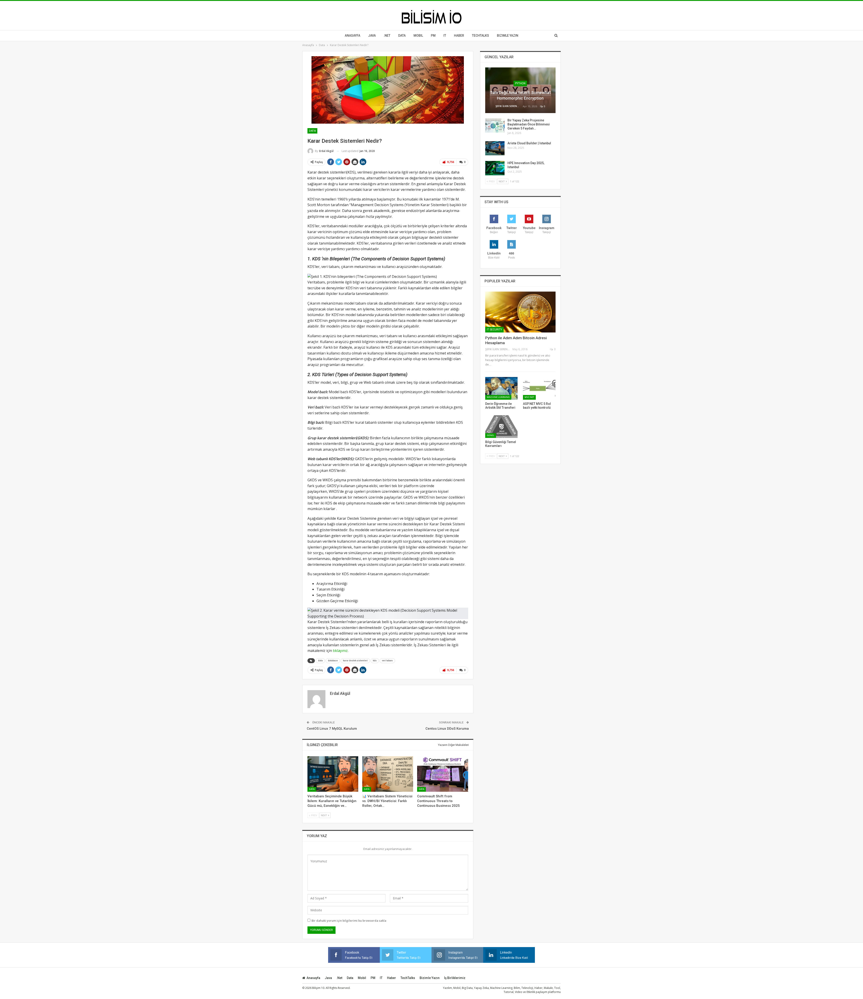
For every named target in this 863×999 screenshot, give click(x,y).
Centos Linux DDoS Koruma (447, 729)
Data (402, 35)
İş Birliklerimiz (454, 978)
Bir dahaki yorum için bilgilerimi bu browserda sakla (348, 921)
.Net (387, 35)
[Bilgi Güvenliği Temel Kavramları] (501, 426)
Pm (433, 35)
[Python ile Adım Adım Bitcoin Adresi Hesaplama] (520, 312)
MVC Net (529, 397)
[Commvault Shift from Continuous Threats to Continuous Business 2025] (442, 774)
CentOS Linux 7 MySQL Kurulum (332, 729)
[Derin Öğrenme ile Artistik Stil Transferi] (501, 388)
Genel (490, 435)
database (333, 660)
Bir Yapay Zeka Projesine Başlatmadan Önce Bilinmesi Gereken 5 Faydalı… (528, 124)
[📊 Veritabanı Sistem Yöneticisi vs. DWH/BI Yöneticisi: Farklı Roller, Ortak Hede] (387, 774)
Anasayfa (352, 35)
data (320, 660)
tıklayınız (340, 650)
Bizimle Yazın (507, 35)
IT (444, 35)
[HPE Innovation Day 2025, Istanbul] (495, 168)
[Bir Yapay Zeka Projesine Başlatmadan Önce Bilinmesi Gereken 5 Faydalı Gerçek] (495, 125)
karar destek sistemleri (355, 660)
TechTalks (480, 35)
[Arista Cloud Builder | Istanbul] (495, 148)
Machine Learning (498, 397)
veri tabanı (387, 660)
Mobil (418, 35)
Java (372, 35)
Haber (459, 35)
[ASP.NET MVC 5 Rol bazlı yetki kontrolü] (539, 388)
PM (373, 978)
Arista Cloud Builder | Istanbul (529, 143)
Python (520, 83)
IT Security (494, 329)
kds (375, 660)
